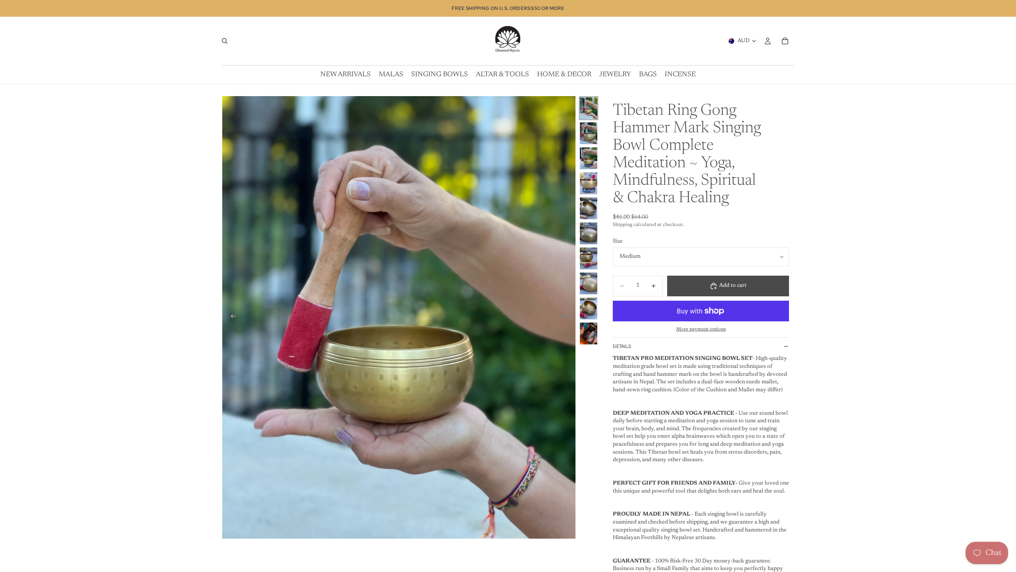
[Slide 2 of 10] (588, 133)
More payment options (701, 329)
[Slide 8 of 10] (588, 283)
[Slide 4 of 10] (588, 183)
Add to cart (733, 285)
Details (622, 346)
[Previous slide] (231, 317)
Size (618, 241)
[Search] (224, 41)
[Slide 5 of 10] (588, 208)
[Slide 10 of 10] (588, 333)
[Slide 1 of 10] (588, 108)
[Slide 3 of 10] (588, 158)
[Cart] (785, 41)
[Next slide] (566, 317)
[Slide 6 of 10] (588, 233)
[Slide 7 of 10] (588, 258)
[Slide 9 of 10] (588, 308)
